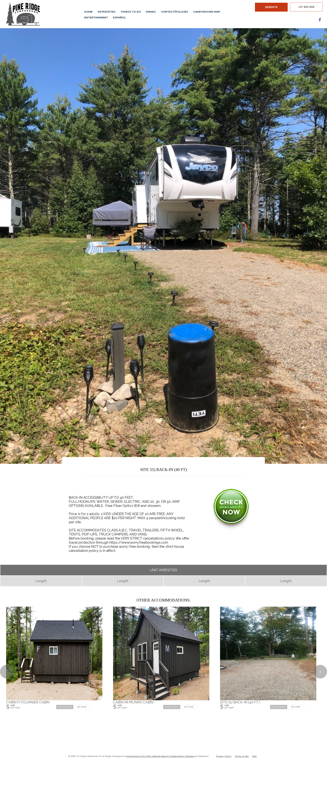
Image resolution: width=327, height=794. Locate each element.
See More (82, 707)
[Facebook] (320, 19)
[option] (163, 246)
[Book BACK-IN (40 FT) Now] (231, 530)
